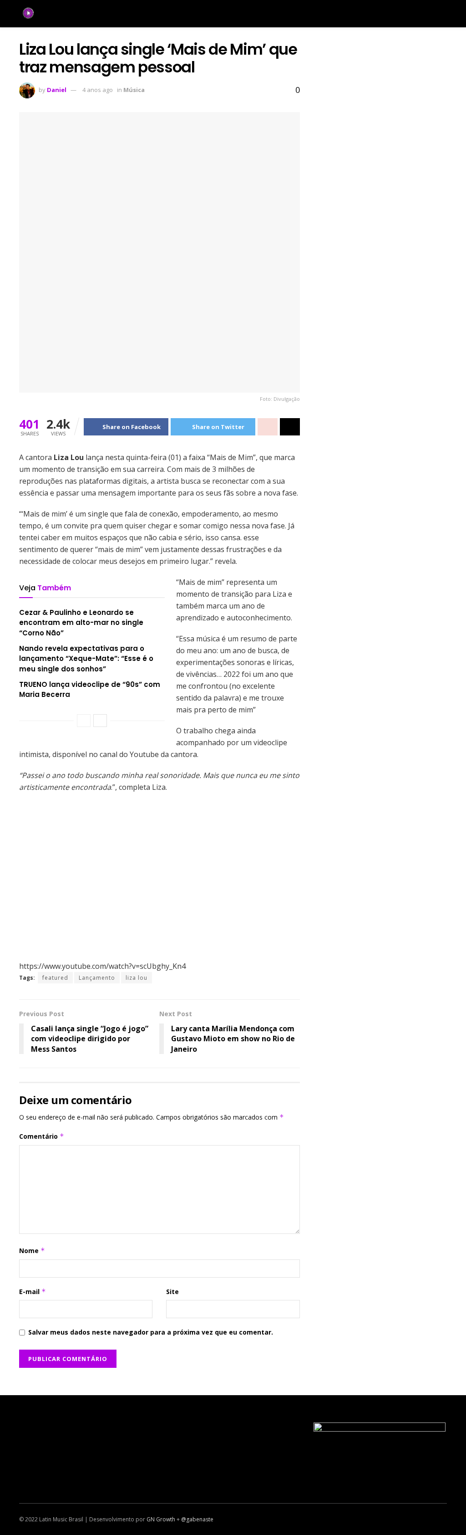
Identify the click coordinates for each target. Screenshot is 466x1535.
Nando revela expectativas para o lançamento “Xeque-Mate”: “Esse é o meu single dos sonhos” (86, 659)
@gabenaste (197, 1519)
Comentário (41, 1136)
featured (55, 978)
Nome (32, 1250)
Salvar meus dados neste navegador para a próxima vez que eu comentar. (150, 1332)
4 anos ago (97, 90)
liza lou (136, 978)
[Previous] (84, 720)
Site (172, 1291)
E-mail (32, 1291)
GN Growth (161, 1519)
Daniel (56, 90)
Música (134, 90)
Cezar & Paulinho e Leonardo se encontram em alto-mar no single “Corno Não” (81, 623)
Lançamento (97, 978)
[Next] (100, 720)
